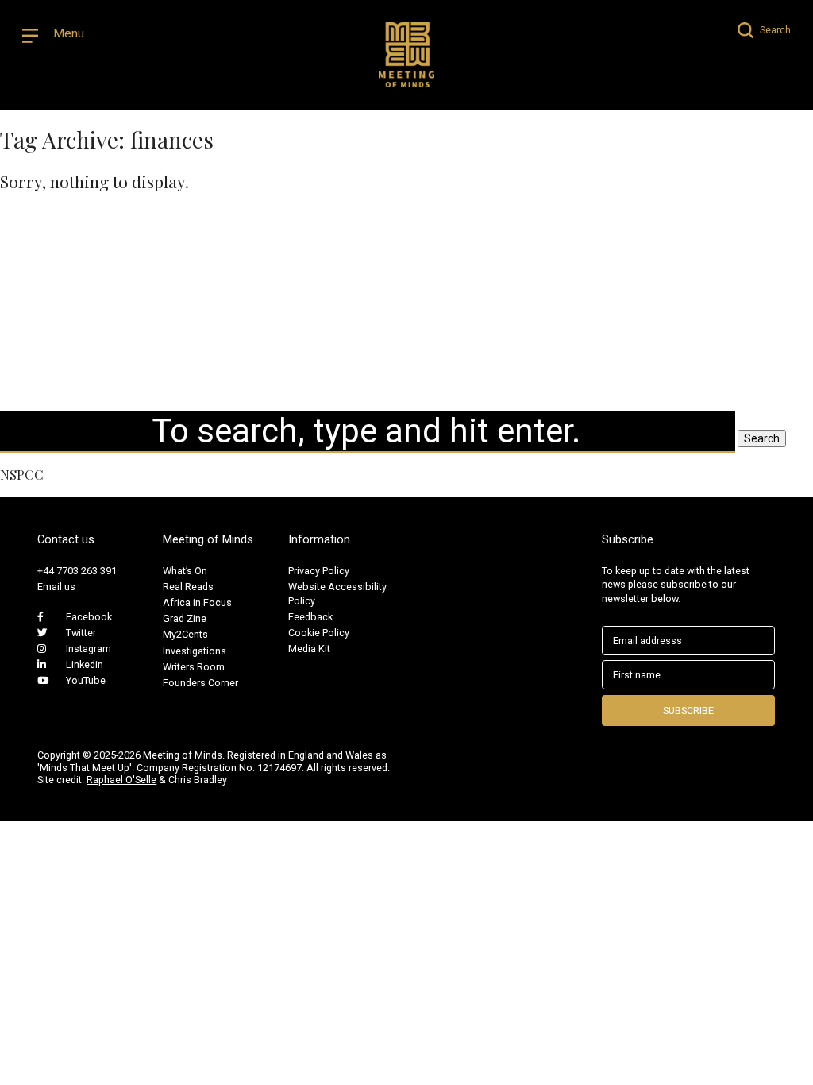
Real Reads (188, 587)
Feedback (310, 617)
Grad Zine (184, 618)
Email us (56, 587)
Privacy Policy (318, 571)
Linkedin (84, 664)
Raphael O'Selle (121, 780)
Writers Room (194, 667)
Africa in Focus (197, 602)
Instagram (88, 648)
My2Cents (185, 634)
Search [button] (762, 438)
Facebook (89, 617)
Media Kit (309, 648)
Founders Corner (200, 683)
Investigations (194, 651)
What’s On (185, 571)
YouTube (86, 680)
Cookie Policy (318, 633)
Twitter (81, 633)
